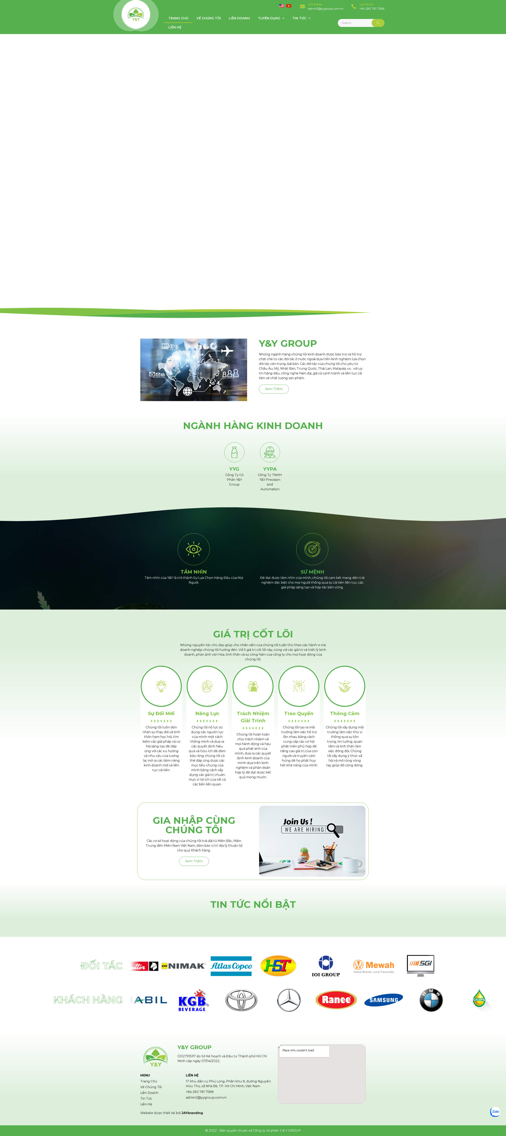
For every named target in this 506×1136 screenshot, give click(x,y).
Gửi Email (315, 4)
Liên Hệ (174, 27)
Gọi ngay (366, 4)
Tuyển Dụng (269, 18)
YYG (234, 469)
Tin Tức (299, 18)
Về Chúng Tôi (208, 18)
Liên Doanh (239, 18)
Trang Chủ (178, 18)
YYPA (270, 469)
